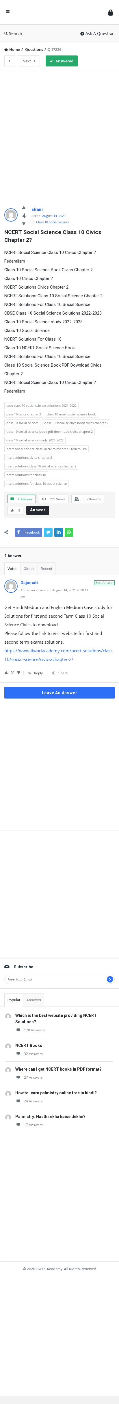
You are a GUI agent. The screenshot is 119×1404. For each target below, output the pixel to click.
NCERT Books (28, 1045)
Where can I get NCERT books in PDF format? (58, 1069)
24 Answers (33, 1101)
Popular (14, 1000)
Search (15, 33)
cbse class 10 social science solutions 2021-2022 (41, 405)
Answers (33, 1000)
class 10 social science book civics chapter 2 (76, 423)
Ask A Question (100, 33)
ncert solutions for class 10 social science (36, 483)
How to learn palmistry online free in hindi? (56, 1093)
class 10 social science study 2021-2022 (35, 440)
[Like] (24, 207)
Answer (38, 510)
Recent (46, 569)
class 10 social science (22, 423)
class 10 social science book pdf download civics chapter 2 (49, 431)
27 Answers (33, 1077)
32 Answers (33, 1053)
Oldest (29, 569)
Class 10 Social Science (52, 222)
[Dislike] (24, 223)
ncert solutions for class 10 (26, 475)
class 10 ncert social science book (71, 414)
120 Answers (34, 1030)
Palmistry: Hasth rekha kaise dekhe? (50, 1116)
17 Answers (33, 1124)
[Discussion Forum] (59, 12)
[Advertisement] (59, 135)
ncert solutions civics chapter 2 (29, 457)
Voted (13, 569)
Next (27, 61)
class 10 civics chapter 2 (23, 414)
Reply (38, 673)
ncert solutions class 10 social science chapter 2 (41, 466)
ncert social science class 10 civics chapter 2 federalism (46, 449)
